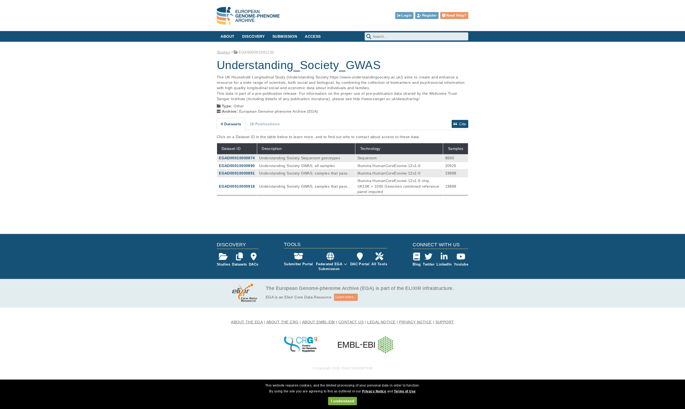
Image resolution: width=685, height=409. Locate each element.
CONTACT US (351, 322)
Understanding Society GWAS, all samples (297, 166)
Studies (223, 52)
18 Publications (265, 124)
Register (429, 15)
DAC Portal (360, 264)
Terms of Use (405, 391)
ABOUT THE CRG (282, 322)
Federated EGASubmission (329, 266)
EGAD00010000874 (237, 158)
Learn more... (346, 297)
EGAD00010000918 (237, 186)
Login (406, 15)
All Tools (379, 264)
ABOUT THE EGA (247, 322)
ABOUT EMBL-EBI (318, 322)
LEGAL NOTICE (381, 322)
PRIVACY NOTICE (415, 322)
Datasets (239, 264)
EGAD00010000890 (237, 166)
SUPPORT (444, 322)
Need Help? (456, 15)
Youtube (461, 264)
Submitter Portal (298, 264)
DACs (253, 264)
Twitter (429, 264)
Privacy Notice (374, 391)
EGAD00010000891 (237, 173)
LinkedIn (444, 264)
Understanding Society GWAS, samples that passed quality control (305, 173)
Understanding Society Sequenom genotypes (299, 158)
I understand (342, 401)
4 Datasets (231, 124)
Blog (417, 264)
